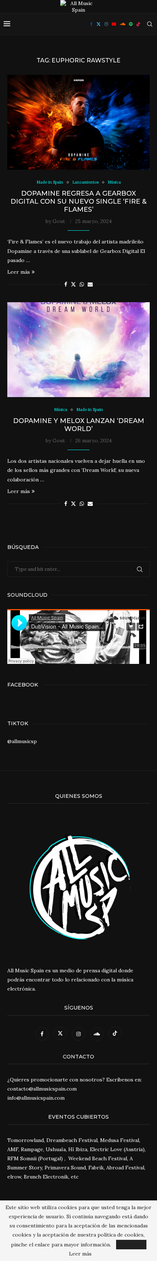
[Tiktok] (138, 24)
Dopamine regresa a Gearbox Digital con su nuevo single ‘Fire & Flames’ (78, 201)
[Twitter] (98, 24)
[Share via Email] (90, 284)
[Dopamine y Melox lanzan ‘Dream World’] (78, 349)
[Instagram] (106, 24)
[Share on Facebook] (65, 284)
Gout (59, 221)
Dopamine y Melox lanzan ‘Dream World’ (78, 425)
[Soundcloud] (122, 24)
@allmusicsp (22, 741)
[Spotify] (131, 24)
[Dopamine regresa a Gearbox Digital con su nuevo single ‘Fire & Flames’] (78, 122)
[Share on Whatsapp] (82, 284)
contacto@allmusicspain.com (42, 1088)
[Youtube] (114, 24)
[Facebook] (91, 24)
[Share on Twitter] (73, 284)
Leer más (18, 272)
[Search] (149, 24)
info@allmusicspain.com (36, 1098)
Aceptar (131, 1244)
